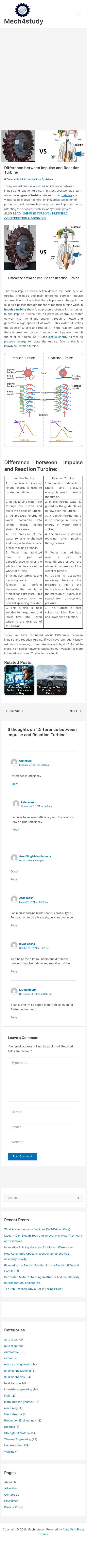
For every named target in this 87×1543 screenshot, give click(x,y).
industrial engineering (18, 1389)
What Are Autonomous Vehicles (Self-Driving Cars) (37, 1229)
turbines (67, 195)
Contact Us (11, 1494)
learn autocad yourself (19, 1401)
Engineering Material (17, 1370)
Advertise (10, 1488)
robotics (9, 1426)
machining (11, 1408)
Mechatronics (13, 1414)
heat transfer (12, 1383)
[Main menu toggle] (79, 14)
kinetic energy (57, 336)
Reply (14, 783)
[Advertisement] (43, 73)
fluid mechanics (30, 179)
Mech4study (23, 21)
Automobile (11, 1352)
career (8, 1358)
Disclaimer (11, 1500)
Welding (9, 1451)
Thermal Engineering (17, 1439)
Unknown (25, 760)
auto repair (11, 1339)
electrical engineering (18, 1364)
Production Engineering (19, 1420)
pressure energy (15, 341)
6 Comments (11, 179)
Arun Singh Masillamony (35, 856)
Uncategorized (13, 1445)
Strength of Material (17, 1433)
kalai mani (28, 802)
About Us (10, 1482)
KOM (7, 1395)
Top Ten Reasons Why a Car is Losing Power (33, 1288)
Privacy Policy (13, 1507)
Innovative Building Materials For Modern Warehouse (38, 1247)
